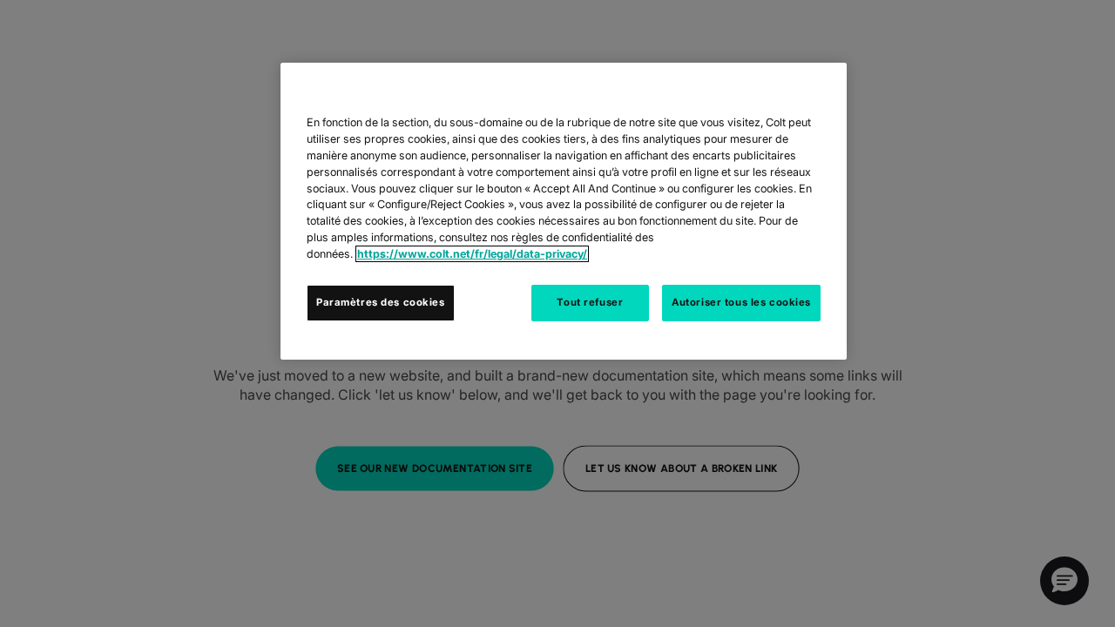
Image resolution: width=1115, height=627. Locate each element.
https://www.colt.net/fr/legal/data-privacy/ (472, 253)
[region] (563, 211)
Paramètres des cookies (380, 302)
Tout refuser (590, 302)
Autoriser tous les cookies (741, 302)
